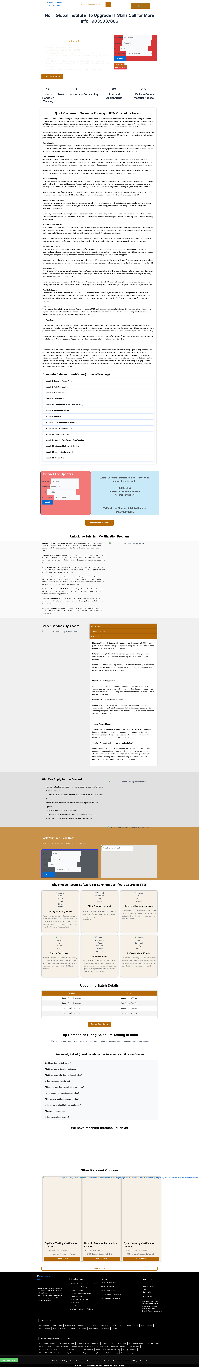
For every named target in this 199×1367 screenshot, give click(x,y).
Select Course (120, 54)
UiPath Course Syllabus (108, 1290)
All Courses (140, 6)
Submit (120, 59)
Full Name (118, 38)
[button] (98, 381)
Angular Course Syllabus (108, 1282)
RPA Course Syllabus (107, 1286)
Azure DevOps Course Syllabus (111, 1294)
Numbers (118, 43)
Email (117, 48)
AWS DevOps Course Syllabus (110, 1298)
